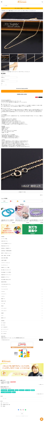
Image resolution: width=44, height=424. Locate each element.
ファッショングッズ (4, 289)
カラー (2, 315)
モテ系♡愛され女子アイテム (6, 284)
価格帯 (2, 313)
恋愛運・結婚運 (3, 260)
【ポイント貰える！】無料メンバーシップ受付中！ (22, 8)
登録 (41, 339)
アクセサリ (3, 291)
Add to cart (22, 91)
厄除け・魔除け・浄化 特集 (5, 255)
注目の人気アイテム (4, 241)
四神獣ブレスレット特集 (5, 267)
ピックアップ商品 (4, 238)
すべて (4, 201)
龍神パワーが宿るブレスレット (6, 253)
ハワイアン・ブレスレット (5, 262)
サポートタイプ (3, 310)
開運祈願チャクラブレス (5, 277)
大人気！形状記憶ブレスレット (6, 243)
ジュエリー (3, 296)
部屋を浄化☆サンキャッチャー (6, 274)
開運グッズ (3, 298)
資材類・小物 (3, 301)
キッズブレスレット (4, 265)
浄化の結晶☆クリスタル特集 (6, 272)
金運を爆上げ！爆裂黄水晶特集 (6, 250)
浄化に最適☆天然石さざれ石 (6, 279)
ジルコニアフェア (4, 286)
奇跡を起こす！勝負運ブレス (6, 248)
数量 (1, 83)
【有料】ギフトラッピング (5, 79)
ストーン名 (3, 303)
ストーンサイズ (3, 308)
